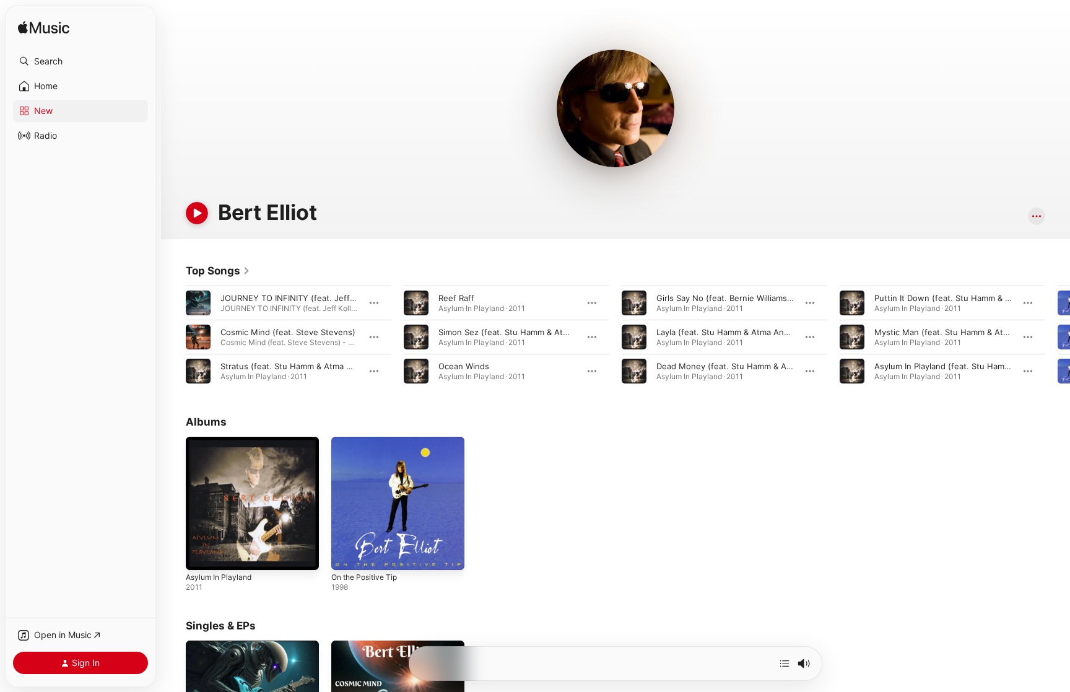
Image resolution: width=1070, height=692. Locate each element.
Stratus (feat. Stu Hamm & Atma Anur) (294, 366)
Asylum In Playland (221, 442)
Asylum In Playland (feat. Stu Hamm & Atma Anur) (969, 366)
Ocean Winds (463, 366)
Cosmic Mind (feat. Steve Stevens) (287, 332)
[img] (43, 28)
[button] (80, 61)
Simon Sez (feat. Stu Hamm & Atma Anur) (518, 332)
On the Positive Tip (368, 442)
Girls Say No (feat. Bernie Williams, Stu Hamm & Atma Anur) (770, 298)
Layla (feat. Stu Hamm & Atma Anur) (725, 332)
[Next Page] (1057, 337)
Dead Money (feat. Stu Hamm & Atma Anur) (740, 366)
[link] (218, 271)
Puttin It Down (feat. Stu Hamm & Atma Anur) (961, 298)
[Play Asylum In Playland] (201, 554)
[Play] (197, 213)
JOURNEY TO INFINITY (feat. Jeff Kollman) (302, 298)
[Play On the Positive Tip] (346, 554)
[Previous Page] (173, 337)
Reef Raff (456, 298)
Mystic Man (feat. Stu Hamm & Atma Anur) (956, 332)
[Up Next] (784, 663)
